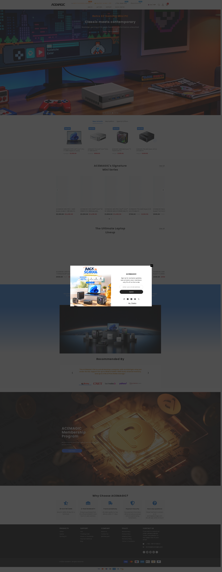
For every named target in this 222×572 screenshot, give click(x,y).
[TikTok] (131, 299)
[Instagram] (128, 299)
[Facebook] (124, 299)
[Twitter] (138, 299)
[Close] (151, 265)
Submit (131, 292)
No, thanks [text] (132, 303)
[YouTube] (135, 299)
